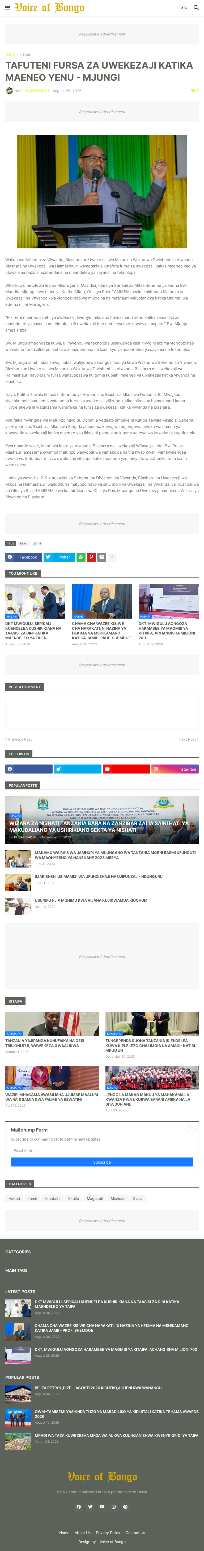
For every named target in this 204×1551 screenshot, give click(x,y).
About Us (83, 1532)
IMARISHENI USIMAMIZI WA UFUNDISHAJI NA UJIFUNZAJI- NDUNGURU (99, 876)
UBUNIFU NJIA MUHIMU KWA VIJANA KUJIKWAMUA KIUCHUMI (91, 900)
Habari (25, 54)
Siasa (137, 1198)
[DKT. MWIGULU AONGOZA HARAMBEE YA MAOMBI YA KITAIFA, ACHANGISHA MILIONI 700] (18, 1355)
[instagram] (113, 1507)
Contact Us (135, 1532)
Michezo (118, 1198)
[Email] (101, 557)
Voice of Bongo (113, 1541)
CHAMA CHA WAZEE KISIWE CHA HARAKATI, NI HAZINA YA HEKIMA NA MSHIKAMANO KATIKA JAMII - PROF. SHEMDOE (101, 630)
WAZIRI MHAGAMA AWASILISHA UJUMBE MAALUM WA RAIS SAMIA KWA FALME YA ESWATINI (51, 1097)
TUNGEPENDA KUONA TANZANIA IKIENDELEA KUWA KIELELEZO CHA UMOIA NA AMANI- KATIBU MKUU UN (151, 1045)
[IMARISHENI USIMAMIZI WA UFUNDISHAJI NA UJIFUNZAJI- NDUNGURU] (18, 882)
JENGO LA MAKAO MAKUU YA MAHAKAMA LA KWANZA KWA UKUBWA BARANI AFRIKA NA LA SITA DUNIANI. (147, 1099)
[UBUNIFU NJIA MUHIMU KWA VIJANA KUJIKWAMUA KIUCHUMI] (18, 906)
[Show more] (112, 557)
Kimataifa (52, 1198)
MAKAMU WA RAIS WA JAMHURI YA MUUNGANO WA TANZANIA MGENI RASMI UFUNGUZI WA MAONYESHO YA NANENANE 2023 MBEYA (115, 855)
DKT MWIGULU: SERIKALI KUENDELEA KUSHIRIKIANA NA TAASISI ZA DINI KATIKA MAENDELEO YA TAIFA (33, 630)
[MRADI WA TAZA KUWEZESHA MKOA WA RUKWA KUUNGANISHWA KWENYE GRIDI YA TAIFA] (18, 1441)
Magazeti (95, 1198)
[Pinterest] (91, 557)
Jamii (37, 543)
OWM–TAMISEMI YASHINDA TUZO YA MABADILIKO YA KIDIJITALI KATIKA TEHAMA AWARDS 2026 (117, 1414)
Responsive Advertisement (102, 34)
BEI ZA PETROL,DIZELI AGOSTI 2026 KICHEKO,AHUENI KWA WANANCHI (99, 1387)
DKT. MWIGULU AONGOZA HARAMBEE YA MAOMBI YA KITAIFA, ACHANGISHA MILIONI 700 (167, 630)
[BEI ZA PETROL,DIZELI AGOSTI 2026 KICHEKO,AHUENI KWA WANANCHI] (18, 1394)
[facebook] (29, 769)
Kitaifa (73, 1198)
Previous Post (20, 739)
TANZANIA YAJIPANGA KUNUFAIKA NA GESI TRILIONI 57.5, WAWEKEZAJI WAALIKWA (44, 1043)
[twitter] (77, 769)
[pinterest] (125, 1507)
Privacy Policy (108, 1532)
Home (10, 54)
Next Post (187, 739)
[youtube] (126, 769)
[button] (7, 7)
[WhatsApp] (81, 557)
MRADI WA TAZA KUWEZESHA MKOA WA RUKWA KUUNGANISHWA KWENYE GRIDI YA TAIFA (116, 1435)
